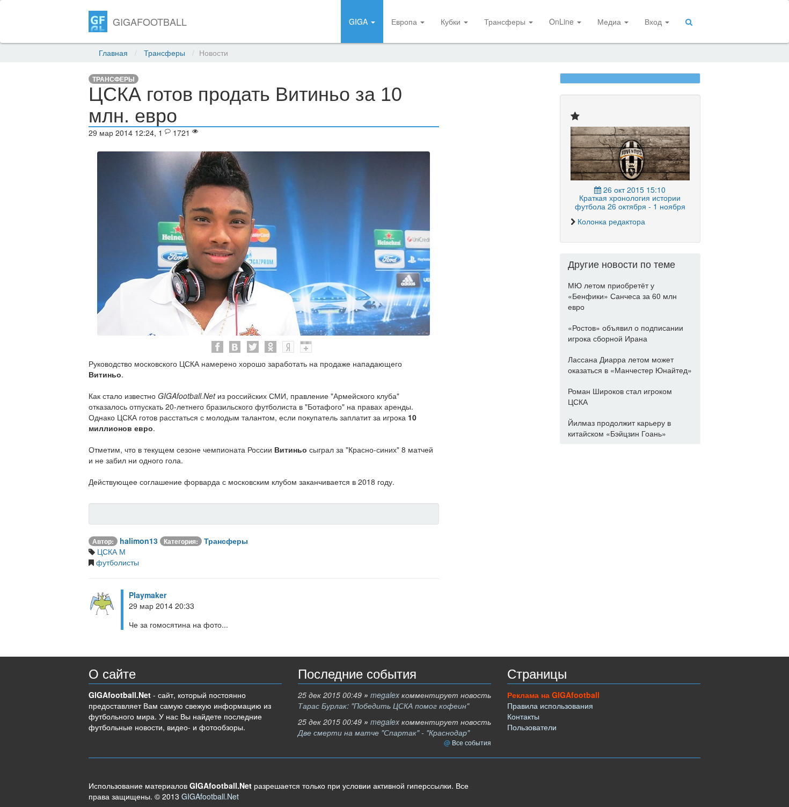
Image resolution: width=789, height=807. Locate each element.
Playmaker (147, 595)
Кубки (452, 21)
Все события (471, 742)
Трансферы (506, 21)
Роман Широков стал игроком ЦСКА (620, 396)
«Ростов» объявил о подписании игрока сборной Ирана (625, 333)
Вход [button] (654, 21)
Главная (113, 52)
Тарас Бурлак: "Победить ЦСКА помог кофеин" (383, 705)
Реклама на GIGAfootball (553, 694)
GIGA (359, 21)
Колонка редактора (611, 221)
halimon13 (139, 540)
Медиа (610, 21)
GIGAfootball (150, 21)
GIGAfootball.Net (210, 796)
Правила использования (550, 705)
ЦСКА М (110, 551)
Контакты (523, 716)
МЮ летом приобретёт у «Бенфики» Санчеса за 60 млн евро (622, 296)
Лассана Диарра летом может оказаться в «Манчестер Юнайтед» (630, 364)
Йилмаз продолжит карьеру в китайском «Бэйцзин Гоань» (619, 428)
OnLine (562, 21)
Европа (405, 21)
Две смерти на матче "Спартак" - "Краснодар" (384, 732)
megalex (384, 694)
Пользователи (532, 727)
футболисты (116, 562)
